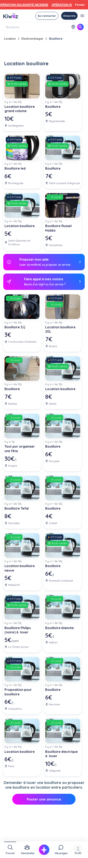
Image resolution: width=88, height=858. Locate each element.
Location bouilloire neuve (20, 568)
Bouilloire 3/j (15, 327)
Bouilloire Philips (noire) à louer (18, 630)
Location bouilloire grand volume (20, 109)
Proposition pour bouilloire (18, 692)
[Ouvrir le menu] (82, 15)
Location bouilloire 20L (60, 329)
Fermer (80, 4)
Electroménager (32, 38)
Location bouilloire (20, 226)
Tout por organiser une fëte (20, 448)
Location (10, 38)
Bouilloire (55, 38)
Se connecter (47, 15)
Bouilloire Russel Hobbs (58, 228)
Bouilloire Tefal (17, 508)
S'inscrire (69, 15)
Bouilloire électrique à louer (61, 754)
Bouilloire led (15, 168)
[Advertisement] (44, 51)
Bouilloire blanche (59, 628)
